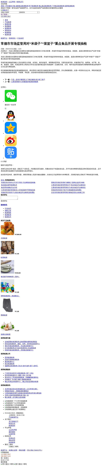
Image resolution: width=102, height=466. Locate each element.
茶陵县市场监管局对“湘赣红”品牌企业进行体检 (67, 182)
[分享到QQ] (11, 121)
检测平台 (4, 38)
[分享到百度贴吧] (11, 158)
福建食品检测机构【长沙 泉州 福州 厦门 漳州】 (21, 366)
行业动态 (20, 38)
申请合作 (12, 438)
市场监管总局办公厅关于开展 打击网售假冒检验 (18, 182)
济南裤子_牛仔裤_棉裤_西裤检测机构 (18, 379)
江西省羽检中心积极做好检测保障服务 (24, 81)
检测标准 (8, 215)
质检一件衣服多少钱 (8, 6)
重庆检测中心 (9, 361)
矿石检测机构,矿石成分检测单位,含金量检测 (20, 348)
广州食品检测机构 (58, 6)
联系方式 (12, 423)
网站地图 (22, 450)
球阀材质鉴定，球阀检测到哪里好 (17, 391)
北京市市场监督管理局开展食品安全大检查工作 (68, 192)
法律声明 (12, 434)
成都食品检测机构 (22, 6)
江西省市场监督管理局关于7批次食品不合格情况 (68, 185)
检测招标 (8, 213)
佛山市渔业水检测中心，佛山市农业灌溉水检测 (21, 381)
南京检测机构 (9, 364)
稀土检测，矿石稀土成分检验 (15, 397)
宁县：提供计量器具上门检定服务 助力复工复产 (28, 79)
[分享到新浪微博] (11, 145)
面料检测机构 (70, 6)
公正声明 (12, 2)
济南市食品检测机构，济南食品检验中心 (19, 350)
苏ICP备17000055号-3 (34, 450)
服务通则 (12, 432)
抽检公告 (8, 210)
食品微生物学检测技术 (9, 185)
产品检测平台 (13, 417)
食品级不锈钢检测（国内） (10, 276)
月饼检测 (4, 238)
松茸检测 (4, 257)
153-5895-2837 (6, 16)
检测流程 (4, 2)
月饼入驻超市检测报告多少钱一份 (17, 395)
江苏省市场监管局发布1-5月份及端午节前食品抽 (18, 190)
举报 (4, 161)
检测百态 (8, 217)
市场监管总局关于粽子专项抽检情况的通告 (66, 190)
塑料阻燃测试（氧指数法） (10, 296)
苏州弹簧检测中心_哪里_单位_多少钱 (18, 375)
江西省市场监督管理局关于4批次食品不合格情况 (68, 187)
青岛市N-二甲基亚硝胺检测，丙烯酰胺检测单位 (21, 377)
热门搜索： (5, 14)
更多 (3, 180)
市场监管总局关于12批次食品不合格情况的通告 (18, 192)
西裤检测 (4, 315)
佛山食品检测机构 (45, 6)
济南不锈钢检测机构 (12, 359)
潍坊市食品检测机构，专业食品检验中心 (19, 346)
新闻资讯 (12, 38)
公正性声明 (13, 430)
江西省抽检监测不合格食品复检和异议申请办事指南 (23, 393)
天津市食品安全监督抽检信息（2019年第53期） (21, 389)
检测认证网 (13, 450)
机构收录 (12, 442)
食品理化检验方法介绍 (9, 187)
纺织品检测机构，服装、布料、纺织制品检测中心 (22, 344)
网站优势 (12, 440)
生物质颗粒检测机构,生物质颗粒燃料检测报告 (21, 342)
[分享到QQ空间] (11, 133)
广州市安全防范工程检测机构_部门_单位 (19, 373)
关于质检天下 (13, 421)
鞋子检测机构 (33, 6)
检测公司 (20, 2)
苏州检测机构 (9, 357)
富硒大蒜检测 (5, 334)
